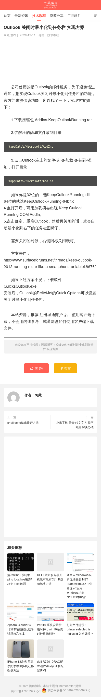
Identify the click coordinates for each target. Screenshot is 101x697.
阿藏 (38, 394)
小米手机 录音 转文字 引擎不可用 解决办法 (75, 424)
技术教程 (39, 15)
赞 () (36, 368)
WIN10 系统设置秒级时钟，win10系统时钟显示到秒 (50, 629)
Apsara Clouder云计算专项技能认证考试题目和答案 (20, 629)
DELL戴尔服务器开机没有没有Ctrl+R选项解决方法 (50, 579)
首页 (7, 15)
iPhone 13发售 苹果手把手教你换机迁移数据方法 (20, 665)
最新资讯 (21, 15)
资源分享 (56, 15)
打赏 (65, 368)
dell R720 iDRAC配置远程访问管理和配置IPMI (50, 665)
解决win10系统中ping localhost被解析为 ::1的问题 (19, 579)
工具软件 (74, 15)
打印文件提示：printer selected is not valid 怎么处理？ (80, 629)
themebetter (67, 686)
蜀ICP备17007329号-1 (26, 691)
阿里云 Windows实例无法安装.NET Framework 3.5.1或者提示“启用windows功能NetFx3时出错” (79, 586)
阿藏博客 (50, 5)
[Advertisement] (50, 61)
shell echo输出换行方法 (23, 422)
